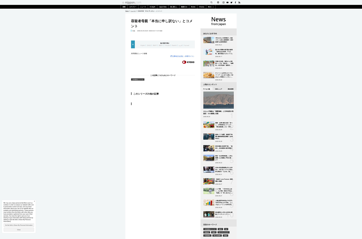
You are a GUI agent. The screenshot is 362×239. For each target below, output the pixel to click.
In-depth (152, 7)
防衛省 (207, 232)
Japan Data (162, 7)
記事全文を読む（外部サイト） (183, 56)
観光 (220, 229)
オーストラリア (223, 232)
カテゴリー (132, 7)
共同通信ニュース (137, 79)
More (210, 7)
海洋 (213, 232)
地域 (225, 235)
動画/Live (184, 7)
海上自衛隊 (217, 235)
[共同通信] (188, 61)
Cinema (201, 7)
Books (193, 7)
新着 (124, 7)
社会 (133, 31)
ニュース (143, 7)
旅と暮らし (173, 7)
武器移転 (207, 235)
